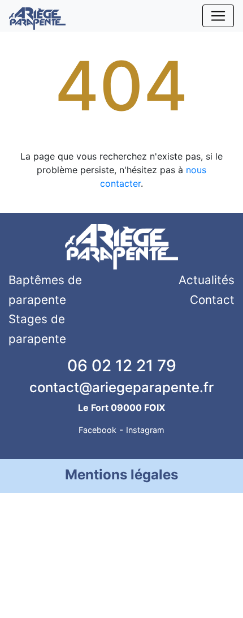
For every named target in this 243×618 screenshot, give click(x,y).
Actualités (207, 280)
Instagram (145, 430)
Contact (212, 300)
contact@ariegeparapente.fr (121, 387)
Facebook (97, 430)
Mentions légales (121, 474)
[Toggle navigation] (218, 16)
